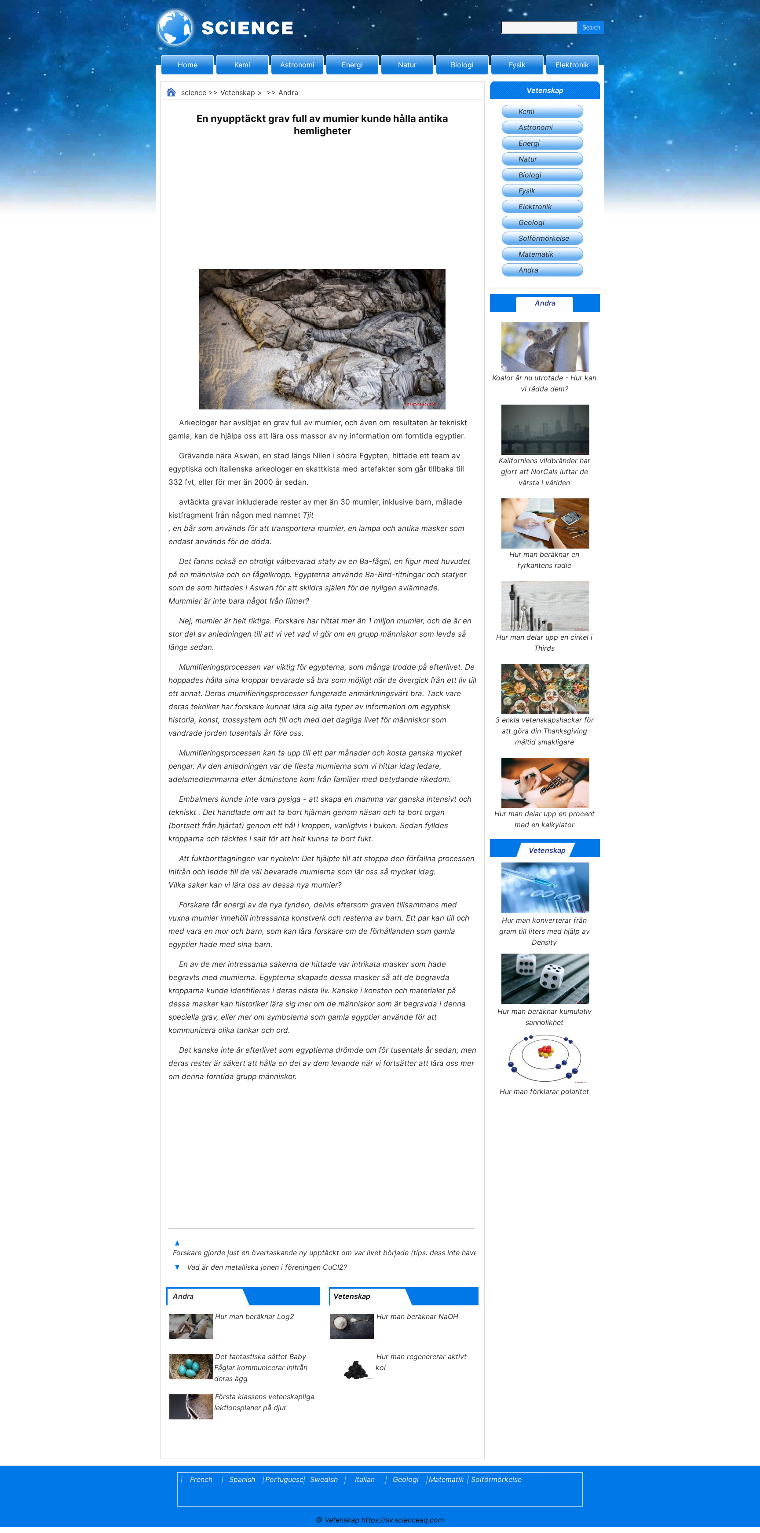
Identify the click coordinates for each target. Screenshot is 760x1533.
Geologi (531, 222)
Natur (407, 64)
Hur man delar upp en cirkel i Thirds (544, 642)
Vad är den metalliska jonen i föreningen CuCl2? (268, 1267)
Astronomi (297, 64)
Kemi (242, 64)
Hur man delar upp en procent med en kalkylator (544, 819)
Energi (352, 64)
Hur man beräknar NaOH (417, 1316)
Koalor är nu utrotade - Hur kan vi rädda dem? (544, 383)
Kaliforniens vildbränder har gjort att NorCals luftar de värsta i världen (544, 471)
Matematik (536, 254)
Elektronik (572, 64)
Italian (365, 1479)
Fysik (517, 64)
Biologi (462, 64)
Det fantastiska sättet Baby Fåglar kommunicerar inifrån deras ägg (260, 1367)
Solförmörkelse (544, 238)
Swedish (324, 1479)
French (201, 1479)
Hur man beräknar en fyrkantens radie (544, 560)
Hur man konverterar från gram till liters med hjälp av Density (544, 931)
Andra (288, 92)
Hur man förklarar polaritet (544, 1091)
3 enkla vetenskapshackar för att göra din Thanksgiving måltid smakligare (544, 730)
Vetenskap (237, 92)
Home (187, 64)
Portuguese (282, 1479)
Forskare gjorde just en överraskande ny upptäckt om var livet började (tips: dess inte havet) (329, 1252)
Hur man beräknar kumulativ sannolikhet (544, 1017)
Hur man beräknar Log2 (254, 1316)
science (193, 92)
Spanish (242, 1479)
